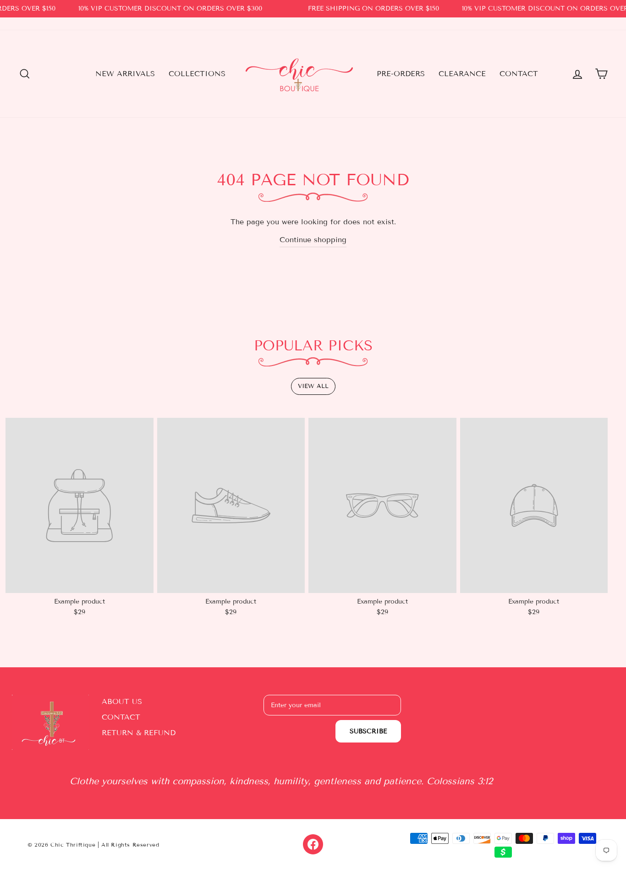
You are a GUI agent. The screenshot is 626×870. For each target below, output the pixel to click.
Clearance (462, 73)
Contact (519, 73)
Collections (197, 73)
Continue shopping (313, 239)
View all (313, 386)
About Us (122, 701)
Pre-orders (401, 73)
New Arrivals (125, 73)
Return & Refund (139, 732)
